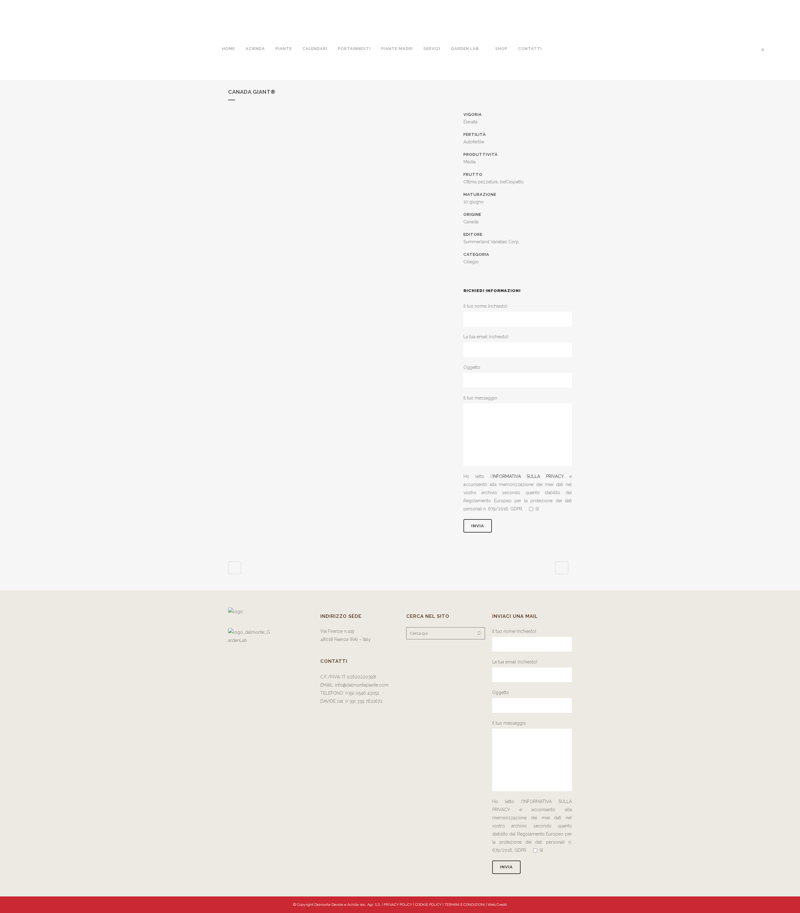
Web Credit (497, 904)
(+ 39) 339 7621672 (364, 701)
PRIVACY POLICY (398, 904)
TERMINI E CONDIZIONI (465, 904)
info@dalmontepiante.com (361, 684)
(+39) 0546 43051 (362, 693)
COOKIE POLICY (428, 904)
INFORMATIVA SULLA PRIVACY (527, 476)
